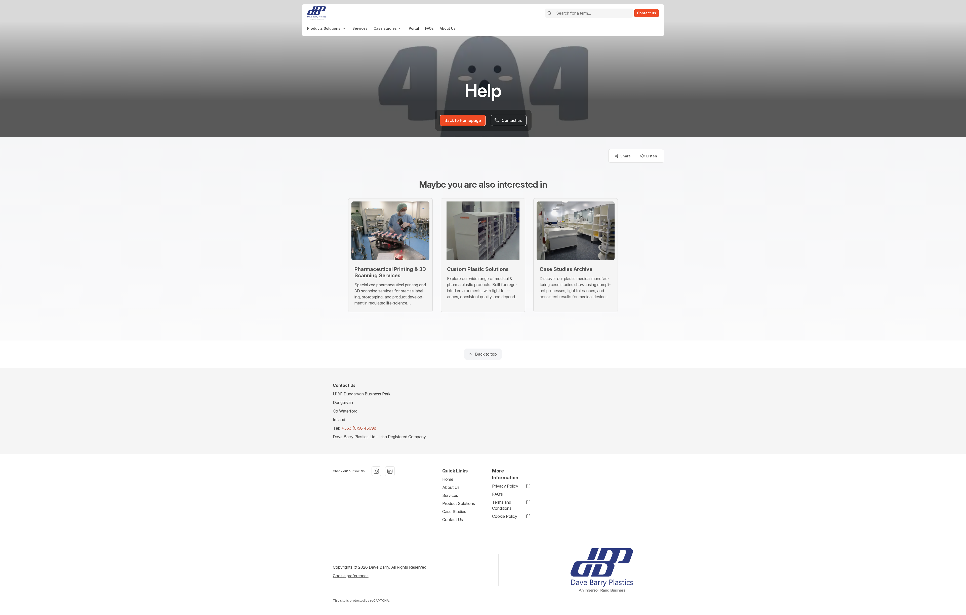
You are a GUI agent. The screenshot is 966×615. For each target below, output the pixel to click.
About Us (451, 487)
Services (450, 495)
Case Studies (454, 511)
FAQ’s (497, 494)
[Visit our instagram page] (376, 471)
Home (447, 479)
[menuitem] (326, 28)
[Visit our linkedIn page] (390, 471)
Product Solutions (458, 503)
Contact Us (452, 519)
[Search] (549, 13)
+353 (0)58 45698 (358, 428)
